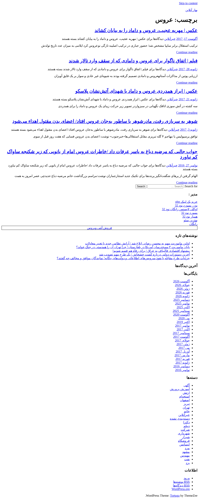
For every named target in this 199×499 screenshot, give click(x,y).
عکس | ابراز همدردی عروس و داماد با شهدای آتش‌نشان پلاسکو (136, 91)
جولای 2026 (182, 285)
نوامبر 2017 (182, 325)
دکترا (186, 422)
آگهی (186, 385)
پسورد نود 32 (189, 212)
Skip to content (188, 3)
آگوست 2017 (181, 336)
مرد (187, 448)
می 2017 (184, 347)
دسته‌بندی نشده (180, 418)
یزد (188, 463)
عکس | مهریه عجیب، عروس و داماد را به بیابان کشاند (146, 30)
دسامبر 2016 (181, 366)
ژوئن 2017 (183, 344)
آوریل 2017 (183, 351)
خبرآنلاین (169, 38)
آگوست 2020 (181, 314)
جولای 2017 (182, 340)
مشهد (186, 451)
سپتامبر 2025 (181, 311)
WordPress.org (181, 489)
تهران (186, 407)
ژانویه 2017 (182, 362)
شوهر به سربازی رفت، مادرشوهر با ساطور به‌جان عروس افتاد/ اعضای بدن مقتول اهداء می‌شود (104, 121)
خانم (187, 411)
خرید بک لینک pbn (186, 201)
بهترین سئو (190, 220)
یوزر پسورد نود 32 (186, 205)
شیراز (186, 437)
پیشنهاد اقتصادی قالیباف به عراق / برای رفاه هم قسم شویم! (151, 250)
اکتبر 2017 (183, 329)
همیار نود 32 (189, 216)
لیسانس (184, 444)
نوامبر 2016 (182, 370)
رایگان (193, 224)
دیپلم (186, 426)
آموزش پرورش (180, 389)
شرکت (185, 429)
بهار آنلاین (191, 10)
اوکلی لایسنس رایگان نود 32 (179, 209)
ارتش (186, 392)
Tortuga (175, 495)
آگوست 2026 (181, 281)
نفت (187, 459)
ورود (187, 478)
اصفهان (185, 400)
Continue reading (186, 52)
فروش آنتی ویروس (99, 227)
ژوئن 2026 (183, 288)
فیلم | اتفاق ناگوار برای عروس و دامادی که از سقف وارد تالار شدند (133, 60)
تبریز (187, 403)
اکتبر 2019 (183, 322)
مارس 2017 (182, 355)
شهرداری (184, 433)
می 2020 (184, 318)
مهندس (185, 455)
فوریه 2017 (182, 359)
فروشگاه (184, 440)
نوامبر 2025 (182, 303)
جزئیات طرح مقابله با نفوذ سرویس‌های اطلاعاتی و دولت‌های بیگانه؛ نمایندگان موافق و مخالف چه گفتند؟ (123, 258)
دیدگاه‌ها (181, 485)
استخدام (184, 396)
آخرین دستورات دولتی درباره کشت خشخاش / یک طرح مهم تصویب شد (144, 254)
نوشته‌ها (181, 481)
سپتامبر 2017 (181, 333)
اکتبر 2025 (183, 307)
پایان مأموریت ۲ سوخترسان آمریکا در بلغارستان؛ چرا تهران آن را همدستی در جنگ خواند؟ (133, 247)
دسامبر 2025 (181, 299)
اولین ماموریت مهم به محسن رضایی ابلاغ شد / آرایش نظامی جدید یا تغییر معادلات (137, 243)
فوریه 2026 (182, 292)
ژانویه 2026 (182, 296)
